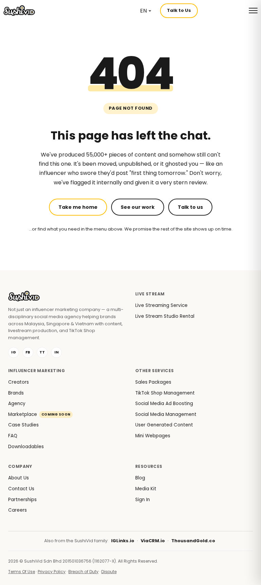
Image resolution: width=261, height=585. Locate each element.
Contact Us (21, 489)
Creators (18, 382)
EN (143, 11)
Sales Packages (153, 382)
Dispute (109, 571)
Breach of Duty (83, 571)
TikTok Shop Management (165, 393)
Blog (140, 478)
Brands (16, 393)
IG (13, 352)
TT (42, 352)
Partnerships (22, 499)
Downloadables (26, 446)
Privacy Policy (52, 571)
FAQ (12, 436)
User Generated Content (164, 425)
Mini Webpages (152, 436)
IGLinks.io (122, 540)
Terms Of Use (21, 571)
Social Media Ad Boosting (164, 403)
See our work (138, 207)
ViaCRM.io (153, 540)
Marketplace (39, 414)
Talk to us (190, 207)
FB (27, 352)
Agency (16, 403)
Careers (17, 510)
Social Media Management (165, 414)
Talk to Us (179, 10)
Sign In (142, 499)
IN (56, 352)
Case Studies (23, 425)
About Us (18, 478)
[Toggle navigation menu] (253, 10)
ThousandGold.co (193, 540)
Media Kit (145, 489)
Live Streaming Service (161, 305)
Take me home (78, 207)
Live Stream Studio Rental (164, 316)
